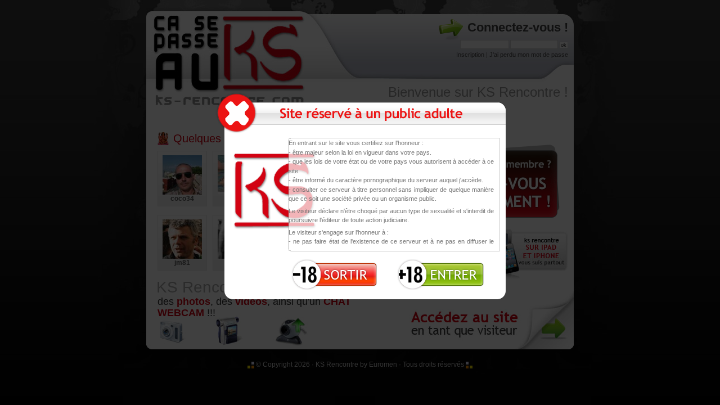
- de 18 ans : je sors (332, 271)
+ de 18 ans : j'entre (437, 271)
